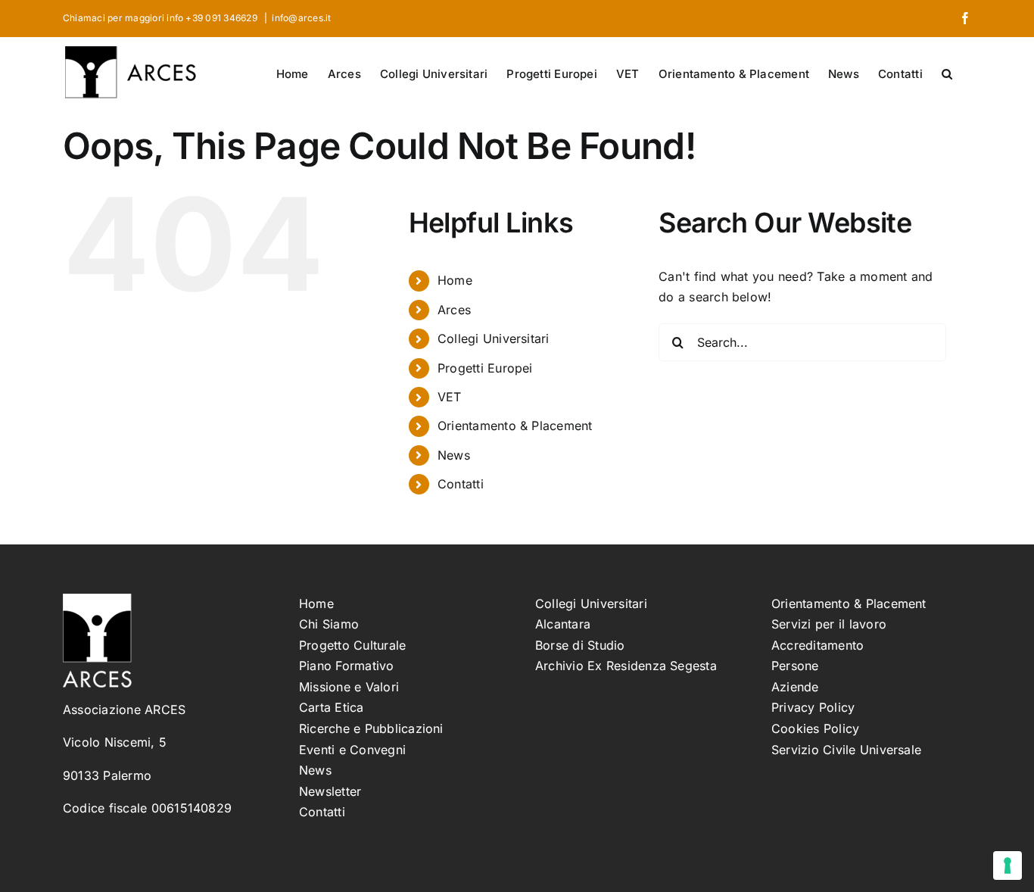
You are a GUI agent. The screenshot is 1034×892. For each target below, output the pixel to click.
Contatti (461, 483)
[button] (947, 72)
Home (455, 280)
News (454, 455)
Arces (454, 309)
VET (450, 396)
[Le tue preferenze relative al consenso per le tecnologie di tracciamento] (1007, 865)
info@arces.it (301, 17)
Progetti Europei (485, 368)
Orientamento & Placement (515, 425)
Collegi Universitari (494, 338)
